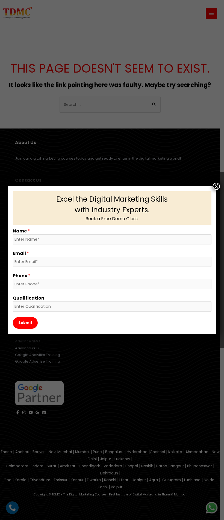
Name (21, 231)
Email (21, 253)
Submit (25, 322)
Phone (21, 276)
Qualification (28, 298)
